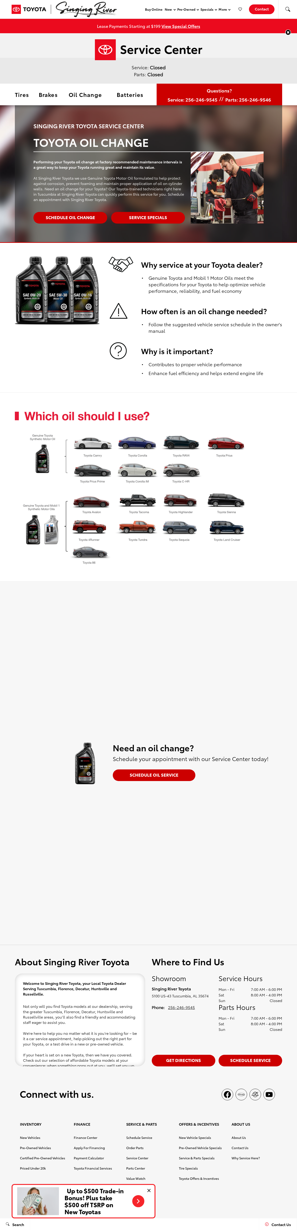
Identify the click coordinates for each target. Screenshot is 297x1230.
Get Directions (183, 1060)
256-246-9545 (181, 1007)
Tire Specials (188, 1168)
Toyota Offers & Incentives (199, 1178)
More (222, 10)
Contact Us (240, 1147)
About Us (239, 1137)
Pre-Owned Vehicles (35, 1147)
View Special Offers (180, 26)
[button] (287, 9)
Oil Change (85, 94)
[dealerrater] (255, 1094)
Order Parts (135, 1147)
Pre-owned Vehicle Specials (200, 1147)
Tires (22, 94)
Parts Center (135, 1168)
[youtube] (269, 1094)
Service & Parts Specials (197, 1158)
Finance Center (85, 1137)
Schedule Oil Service (154, 775)
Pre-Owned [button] (186, 10)
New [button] (169, 10)
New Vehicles (30, 1137)
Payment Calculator (89, 1158)
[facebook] (227, 1094)
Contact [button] (262, 8)
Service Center (137, 1158)
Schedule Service (250, 1060)
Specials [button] (206, 10)
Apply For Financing (89, 1147)
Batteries (130, 94)
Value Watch (135, 1178)
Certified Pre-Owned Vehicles (42, 1158)
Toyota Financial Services (93, 1168)
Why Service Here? (246, 1158)
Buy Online (154, 9)
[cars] (241, 1094)
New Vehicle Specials (195, 1137)
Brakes (48, 94)
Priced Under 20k (33, 1168)
